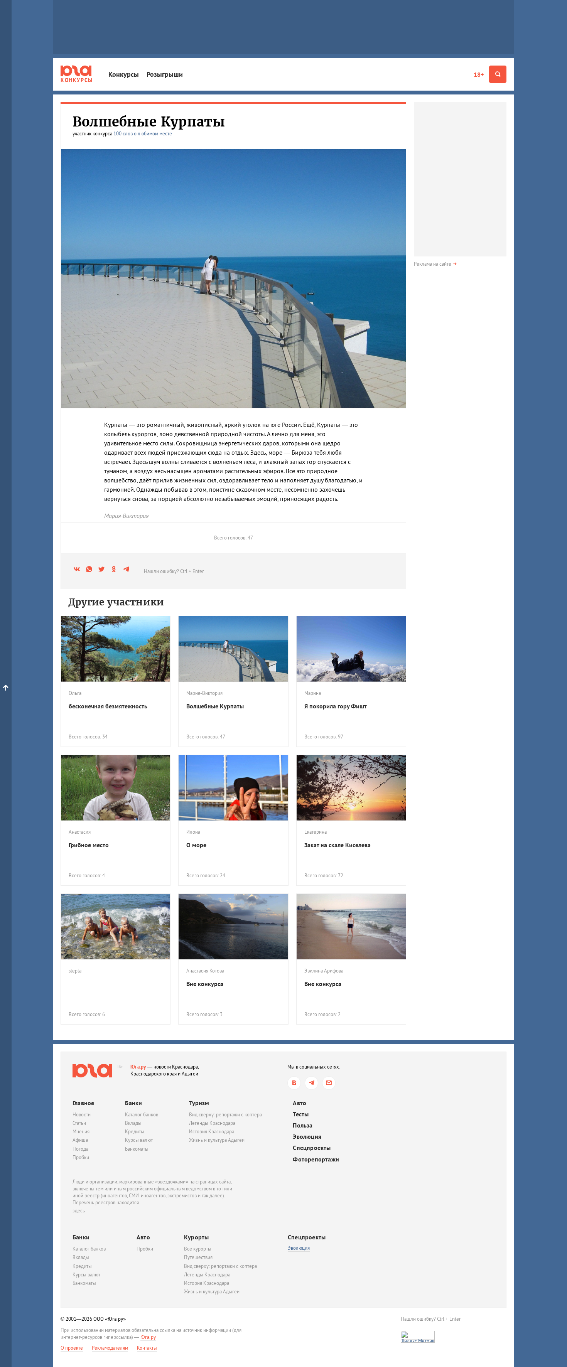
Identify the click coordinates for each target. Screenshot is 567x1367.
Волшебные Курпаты (215, 706)
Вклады (133, 1123)
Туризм (199, 1103)
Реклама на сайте (432, 264)
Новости (82, 1114)
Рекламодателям (110, 1348)
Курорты (196, 1237)
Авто (299, 1103)
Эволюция (307, 1136)
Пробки (81, 1157)
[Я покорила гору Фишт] (351, 649)
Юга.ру (138, 1067)
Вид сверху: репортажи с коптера (225, 1114)
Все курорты (197, 1249)
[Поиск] (497, 74)
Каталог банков (141, 1114)
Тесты (301, 1114)
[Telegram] (311, 1083)
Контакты (147, 1348)
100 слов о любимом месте (142, 133)
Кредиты (134, 1131)
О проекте (72, 1348)
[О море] (233, 788)
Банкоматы (136, 1149)
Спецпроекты (312, 1147)
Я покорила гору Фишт (335, 706)
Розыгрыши (165, 74)
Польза (302, 1125)
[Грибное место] (115, 788)
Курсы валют (139, 1140)
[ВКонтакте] (294, 1083)
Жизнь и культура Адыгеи (217, 1140)
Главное (83, 1103)
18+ (479, 74)
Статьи (79, 1123)
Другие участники (116, 602)
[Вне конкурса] (233, 926)
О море (196, 845)
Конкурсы (123, 74)
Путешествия (198, 1257)
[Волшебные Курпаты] (233, 649)
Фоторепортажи (316, 1159)
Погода (80, 1149)
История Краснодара (211, 1131)
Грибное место (89, 845)
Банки (133, 1103)
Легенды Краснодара (212, 1123)
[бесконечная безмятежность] (115, 649)
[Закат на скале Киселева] (351, 788)
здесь (79, 1210)
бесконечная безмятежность (108, 706)
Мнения (81, 1131)
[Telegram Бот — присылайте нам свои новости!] (329, 1083)
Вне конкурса (204, 984)
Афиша (80, 1140)
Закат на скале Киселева (337, 845)
